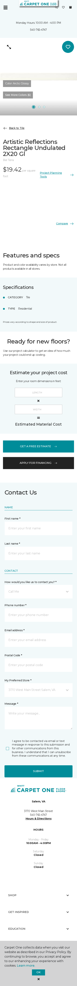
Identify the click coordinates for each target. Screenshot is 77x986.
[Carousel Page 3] (44, 107)
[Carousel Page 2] (39, 107)
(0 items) (70, 7)
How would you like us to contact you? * (30, 582)
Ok (38, 972)
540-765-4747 (38, 29)
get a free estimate (35, 446)
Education (16, 928)
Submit (38, 771)
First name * (12, 518)
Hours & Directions (39, 818)
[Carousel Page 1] (33, 107)
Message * (11, 703)
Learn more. (26, 965)
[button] (56, 7)
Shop (12, 895)
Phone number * (15, 605)
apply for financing (35, 463)
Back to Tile (16, 128)
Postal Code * (13, 655)
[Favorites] (63, 7)
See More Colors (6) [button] (18, 95)
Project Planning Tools (51, 174)
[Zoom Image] (9, 47)
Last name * (12, 543)
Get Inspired (18, 912)
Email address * (14, 630)
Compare (62, 223)
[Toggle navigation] (5, 7)
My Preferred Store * (17, 680)
